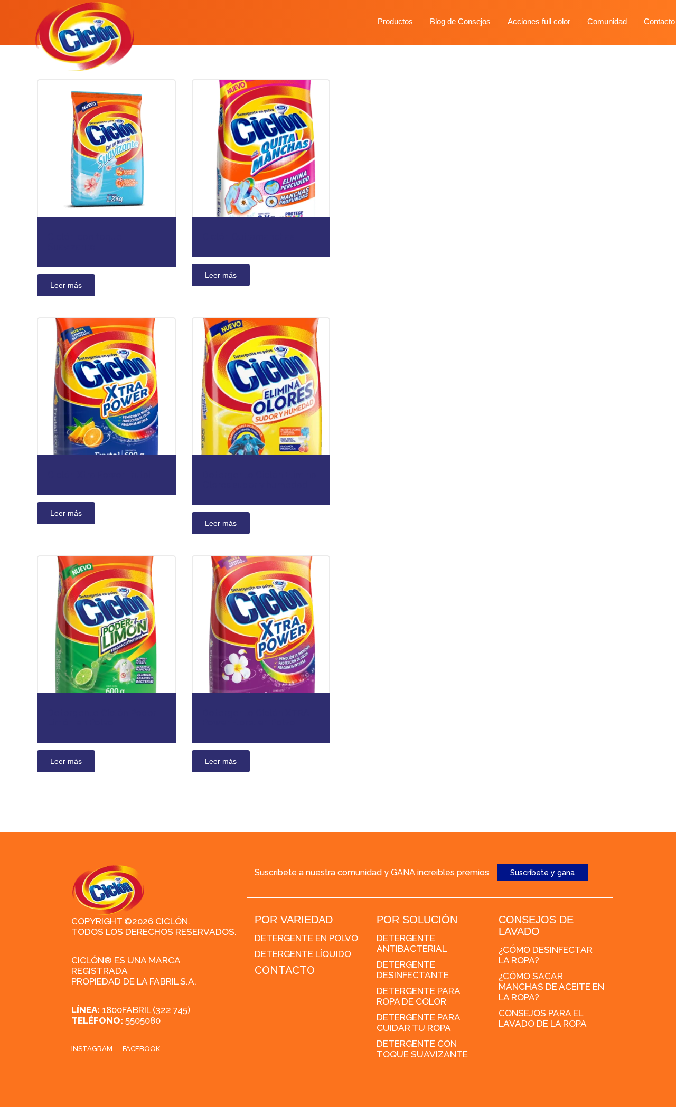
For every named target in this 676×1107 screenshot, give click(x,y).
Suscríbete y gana (542, 872)
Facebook (141, 1049)
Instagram (91, 1049)
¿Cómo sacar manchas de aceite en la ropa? (551, 986)
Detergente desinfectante (413, 969)
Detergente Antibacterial (412, 943)
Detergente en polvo (306, 938)
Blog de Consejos (460, 21)
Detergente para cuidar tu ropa (418, 1022)
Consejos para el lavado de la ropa (543, 1018)
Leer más (66, 285)
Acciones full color (539, 21)
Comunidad (607, 21)
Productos (395, 21)
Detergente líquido (303, 954)
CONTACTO (285, 970)
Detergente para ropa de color (418, 996)
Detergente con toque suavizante (422, 1048)
